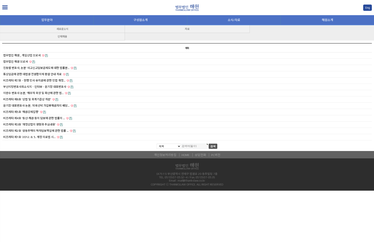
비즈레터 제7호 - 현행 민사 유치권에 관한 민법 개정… (34, 80)
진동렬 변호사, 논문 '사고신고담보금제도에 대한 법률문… (36, 68)
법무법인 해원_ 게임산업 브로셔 (22, 55)
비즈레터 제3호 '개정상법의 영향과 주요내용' (29, 124)
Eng (367, 7)
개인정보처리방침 (165, 155)
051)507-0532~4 (176, 177)
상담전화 (200, 155)
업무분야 (47, 20)
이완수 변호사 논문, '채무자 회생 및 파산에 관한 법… (33, 93)
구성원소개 (141, 20)
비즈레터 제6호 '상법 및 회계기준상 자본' (27, 99)
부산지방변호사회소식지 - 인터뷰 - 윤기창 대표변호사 (35, 86)
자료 (187, 29)
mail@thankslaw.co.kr (191, 180)
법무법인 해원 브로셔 (16, 61)
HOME (186, 155)
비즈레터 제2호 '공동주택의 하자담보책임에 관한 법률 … (36, 130)
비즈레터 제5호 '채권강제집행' (21, 112)
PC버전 (215, 155)
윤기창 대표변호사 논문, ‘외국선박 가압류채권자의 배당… (36, 105)
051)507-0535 (205, 177)
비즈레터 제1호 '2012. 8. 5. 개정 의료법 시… (29, 137)
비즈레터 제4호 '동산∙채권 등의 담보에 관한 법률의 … (34, 118)
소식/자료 (234, 20)
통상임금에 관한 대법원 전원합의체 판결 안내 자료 (32, 74)
